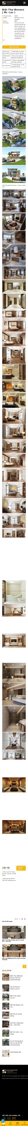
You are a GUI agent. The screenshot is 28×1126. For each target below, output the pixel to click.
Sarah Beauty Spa (15, 1052)
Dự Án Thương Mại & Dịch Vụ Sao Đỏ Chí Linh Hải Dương (16, 1043)
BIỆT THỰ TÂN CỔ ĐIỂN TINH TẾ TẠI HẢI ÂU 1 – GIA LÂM (13, 940)
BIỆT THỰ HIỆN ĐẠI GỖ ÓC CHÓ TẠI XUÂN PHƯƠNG (13, 959)
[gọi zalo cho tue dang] (3, 1121)
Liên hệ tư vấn (14, 47)
